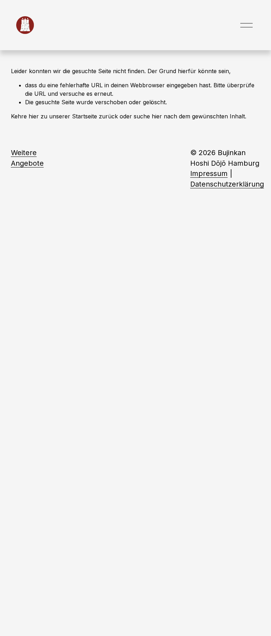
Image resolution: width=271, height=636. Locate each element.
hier (34, 116)
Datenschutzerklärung (227, 184)
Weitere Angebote (27, 157)
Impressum (209, 173)
